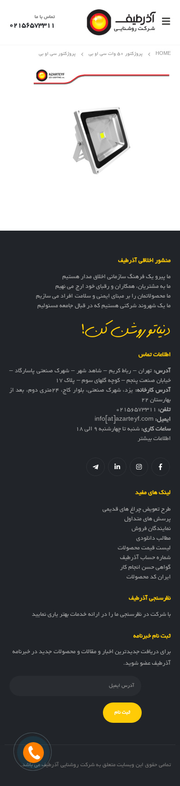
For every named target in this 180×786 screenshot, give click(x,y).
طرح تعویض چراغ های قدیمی (136, 509)
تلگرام (95, 467)
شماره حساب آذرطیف (145, 558)
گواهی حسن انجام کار (145, 568)
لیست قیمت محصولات (144, 548)
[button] (163, 22)
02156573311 (136, 410)
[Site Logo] (121, 22)
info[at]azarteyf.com (124, 420)
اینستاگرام (139, 467)
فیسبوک (160, 467)
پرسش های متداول (147, 519)
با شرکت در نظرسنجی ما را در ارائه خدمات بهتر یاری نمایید (101, 615)
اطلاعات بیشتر (154, 439)
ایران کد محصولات (148, 577)
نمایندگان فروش (151, 529)
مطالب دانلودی (153, 539)
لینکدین (117, 467)
